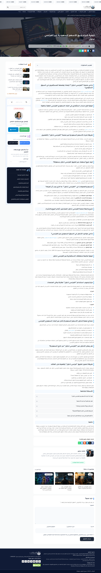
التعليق (92, 505)
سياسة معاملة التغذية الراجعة (61, 559)
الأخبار (67, 11)
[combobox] (18, 162)
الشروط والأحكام (86, 560)
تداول (79, 181)
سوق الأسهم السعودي (50, 237)
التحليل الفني (61, 11)
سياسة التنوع (92, 559)
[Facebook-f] (39, 561)
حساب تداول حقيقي (24, 142)
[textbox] (18, 161)
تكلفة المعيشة (31, 11)
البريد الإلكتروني (70, 526)
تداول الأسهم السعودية (81, 213)
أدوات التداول (74, 11)
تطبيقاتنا (39, 11)
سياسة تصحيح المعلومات (74, 559)
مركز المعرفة (53, 11)
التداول (64, 46)
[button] (93, 50)
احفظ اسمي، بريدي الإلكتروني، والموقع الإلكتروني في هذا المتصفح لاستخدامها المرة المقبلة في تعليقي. (68, 534)
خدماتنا (24, 11)
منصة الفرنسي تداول (86, 91)
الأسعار (45, 11)
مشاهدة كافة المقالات (78, 462)
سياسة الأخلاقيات (84, 559)
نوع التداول (25, 159)
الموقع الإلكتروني (51, 526)
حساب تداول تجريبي (13, 142)
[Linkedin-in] (28, 561)
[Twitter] (34, 561)
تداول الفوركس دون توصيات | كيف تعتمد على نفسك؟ (65, 488)
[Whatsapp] (26, 561)
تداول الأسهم (44, 100)
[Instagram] (37, 561)
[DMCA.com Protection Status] (37, 566)
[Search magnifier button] (7, 7)
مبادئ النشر (52, 559)
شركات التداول (91, 11)
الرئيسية (93, 15)
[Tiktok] (23, 561)
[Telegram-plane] (31, 561)
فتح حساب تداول (89, 129)
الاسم (92, 526)
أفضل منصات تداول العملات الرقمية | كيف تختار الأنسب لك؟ (45, 488)
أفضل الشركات (82, 11)
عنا (20, 11)
